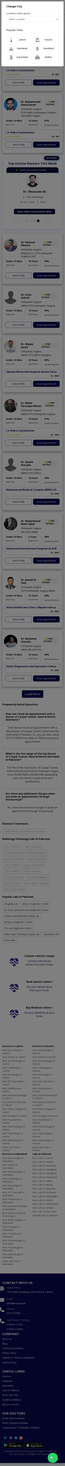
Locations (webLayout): (18, 13)
